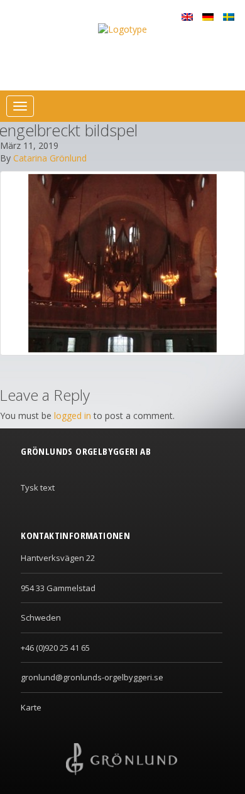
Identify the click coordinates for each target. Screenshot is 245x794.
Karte (31, 707)
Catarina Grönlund (50, 158)
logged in (72, 415)
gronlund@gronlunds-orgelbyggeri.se (92, 677)
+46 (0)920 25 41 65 (55, 647)
